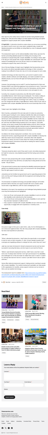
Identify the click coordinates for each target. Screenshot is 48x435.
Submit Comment (10, 397)
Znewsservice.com (7, 411)
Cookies (3, 423)
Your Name (7, 382)
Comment (6, 371)
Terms (42, 421)
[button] (2, 2)
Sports (3, 322)
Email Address (28, 382)
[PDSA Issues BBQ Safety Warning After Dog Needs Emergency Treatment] (35, 302)
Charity (44, 282)
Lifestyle (17, 319)
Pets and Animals (34, 319)
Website (6, 389)
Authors (12, 421)
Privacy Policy (36, 421)
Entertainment (10, 319)
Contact (9, 423)
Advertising (19, 421)
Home (3, 7)
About (7, 421)
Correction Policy (27, 421)
